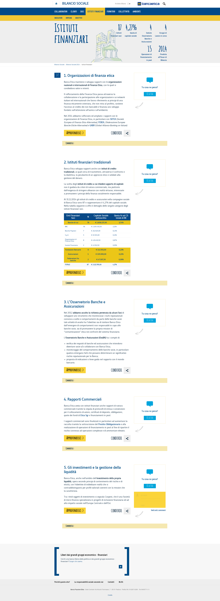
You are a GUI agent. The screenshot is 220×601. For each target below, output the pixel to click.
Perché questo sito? (62, 582)
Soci (82, 11)
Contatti (111, 582)
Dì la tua (150, 94)
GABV (92, 125)
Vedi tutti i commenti (158, 510)
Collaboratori (60, 11)
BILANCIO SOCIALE (75, 3)
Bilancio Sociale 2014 (73, 64)
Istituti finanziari (95, 11)
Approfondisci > (74, 133)
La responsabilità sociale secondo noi (88, 582)
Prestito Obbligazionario (109, 424)
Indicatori (58, 18)
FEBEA (101, 122)
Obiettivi (78, 18)
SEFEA (113, 119)
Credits (110, 595)
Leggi (143, 505)
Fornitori (111, 11)
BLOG (121, 582)
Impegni (69, 18)
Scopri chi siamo (75, 561)
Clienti (74, 11)
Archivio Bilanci (120, 4)
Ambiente (137, 11)
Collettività (123, 11)
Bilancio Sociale (59, 64)
